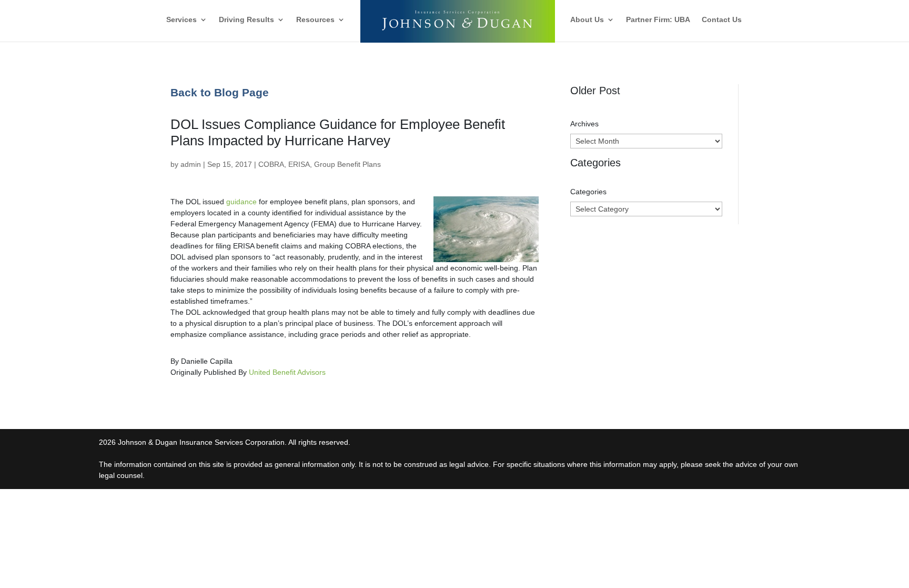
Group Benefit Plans (347, 164)
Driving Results (246, 20)
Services (181, 20)
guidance (241, 201)
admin (190, 164)
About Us (587, 20)
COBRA (271, 164)
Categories (588, 191)
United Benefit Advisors (287, 372)
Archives (584, 123)
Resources (315, 20)
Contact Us (722, 20)
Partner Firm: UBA (658, 20)
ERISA (299, 164)
